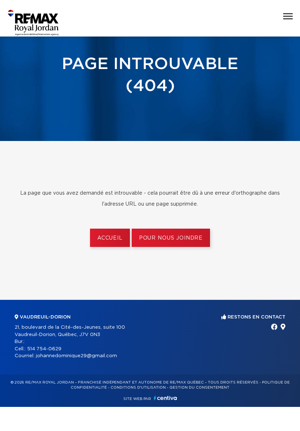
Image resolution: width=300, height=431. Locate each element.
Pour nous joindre (171, 238)
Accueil (110, 238)
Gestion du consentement (199, 387)
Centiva (165, 398)
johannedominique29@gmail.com (76, 356)
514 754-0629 (44, 349)
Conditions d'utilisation (138, 387)
